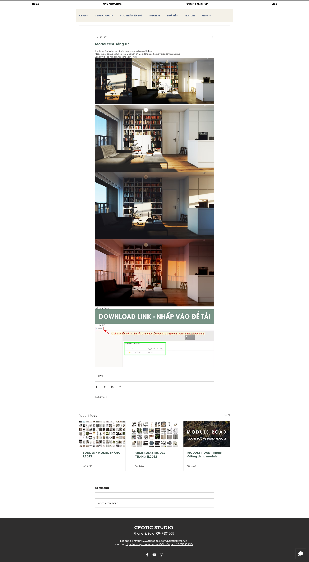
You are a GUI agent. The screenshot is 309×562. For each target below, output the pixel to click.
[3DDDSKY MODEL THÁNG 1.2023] (102, 434)
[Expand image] (113, 81)
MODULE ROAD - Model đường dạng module (204, 454)
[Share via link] (120, 386)
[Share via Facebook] (96, 386)
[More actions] (212, 37)
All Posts (84, 15)
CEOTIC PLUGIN (104, 15)
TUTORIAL (154, 15)
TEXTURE (190, 15)
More (205, 15)
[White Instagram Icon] (161, 554)
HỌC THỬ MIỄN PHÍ (131, 15)
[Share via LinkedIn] (112, 386)
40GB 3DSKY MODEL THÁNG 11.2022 (150, 454)
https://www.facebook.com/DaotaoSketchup (160, 540)
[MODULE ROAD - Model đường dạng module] (206, 434)
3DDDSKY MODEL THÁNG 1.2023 (101, 454)
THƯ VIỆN (172, 15)
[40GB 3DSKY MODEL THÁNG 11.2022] (154, 434)
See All (226, 414)
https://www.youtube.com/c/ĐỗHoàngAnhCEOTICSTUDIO (159, 544)
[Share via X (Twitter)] (104, 386)
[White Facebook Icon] (147, 554)
